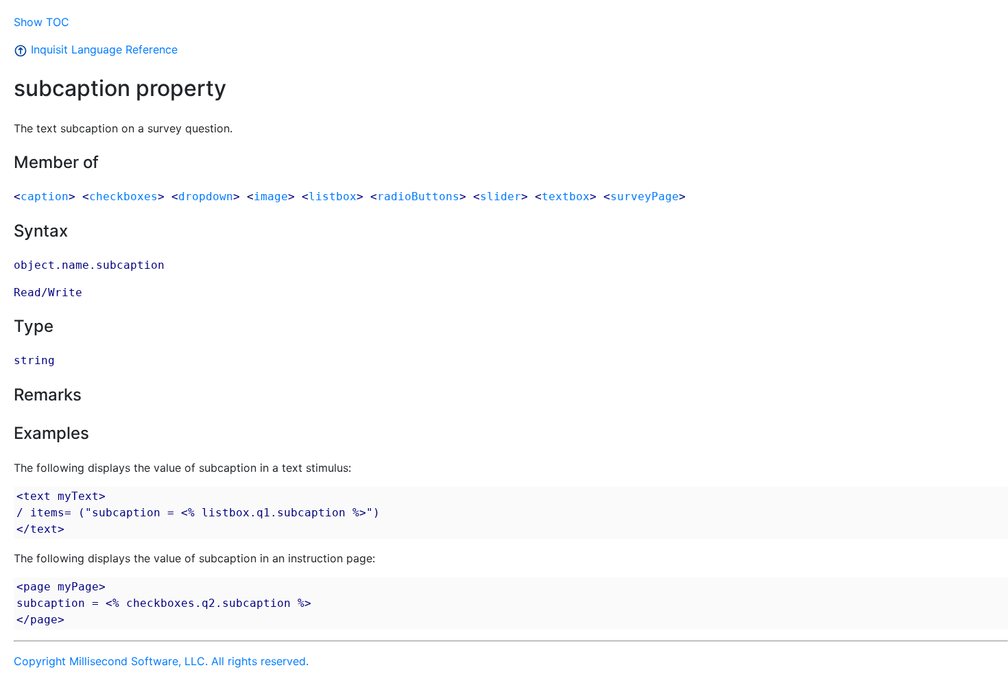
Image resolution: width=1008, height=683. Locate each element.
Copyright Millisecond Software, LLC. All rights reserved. (161, 661)
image (271, 196)
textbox (566, 196)
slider (500, 196)
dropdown (205, 196)
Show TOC (41, 22)
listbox (333, 196)
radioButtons (418, 196)
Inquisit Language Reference (102, 49)
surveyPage (644, 196)
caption (45, 196)
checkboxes (123, 196)
